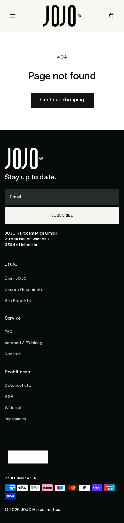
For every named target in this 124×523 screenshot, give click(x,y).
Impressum (15, 419)
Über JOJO (16, 279)
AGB (9, 397)
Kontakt (13, 354)
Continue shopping (62, 99)
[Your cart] (111, 16)
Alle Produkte (18, 301)
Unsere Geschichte (24, 290)
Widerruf (13, 408)
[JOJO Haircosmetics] (62, 16)
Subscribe (62, 216)
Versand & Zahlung (23, 343)
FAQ (9, 332)
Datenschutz (18, 386)
